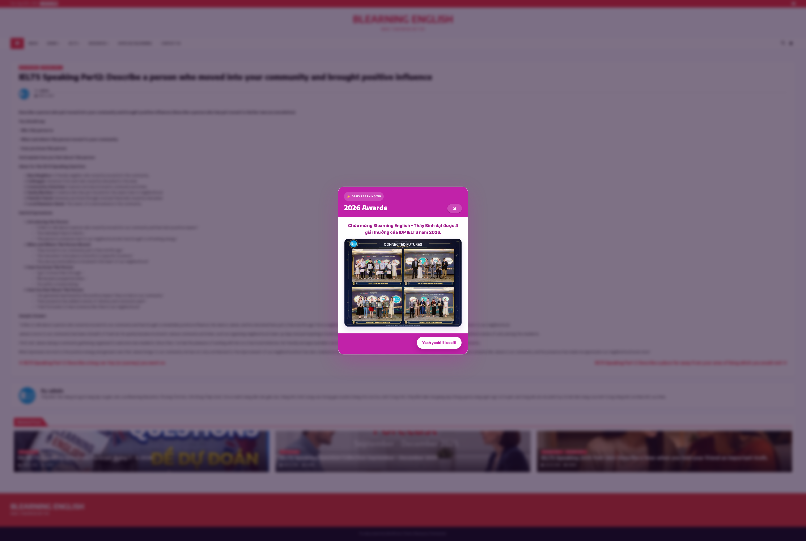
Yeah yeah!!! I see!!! (439, 343)
